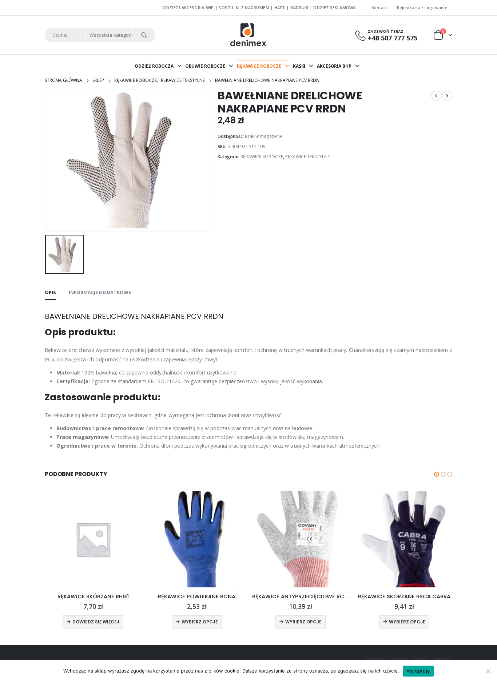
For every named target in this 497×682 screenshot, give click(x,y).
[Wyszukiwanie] (144, 35)
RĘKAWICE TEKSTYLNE (307, 157)
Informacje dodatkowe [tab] (100, 292)
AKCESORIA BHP (334, 66)
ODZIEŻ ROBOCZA (154, 66)
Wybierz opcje (200, 622)
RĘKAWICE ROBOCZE (259, 66)
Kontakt (379, 7)
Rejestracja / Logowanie (422, 7)
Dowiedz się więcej (95, 622)
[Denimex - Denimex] (248, 35)
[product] (93, 539)
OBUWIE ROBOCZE (205, 66)
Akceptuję (418, 671)
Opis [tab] (50, 292)
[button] (436, 474)
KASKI (299, 66)
